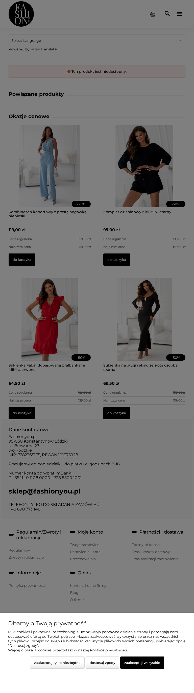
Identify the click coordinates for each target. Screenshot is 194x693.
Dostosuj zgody (102, 663)
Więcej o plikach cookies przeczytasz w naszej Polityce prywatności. (68, 650)
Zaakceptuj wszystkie (142, 663)
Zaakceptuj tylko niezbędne (57, 663)
